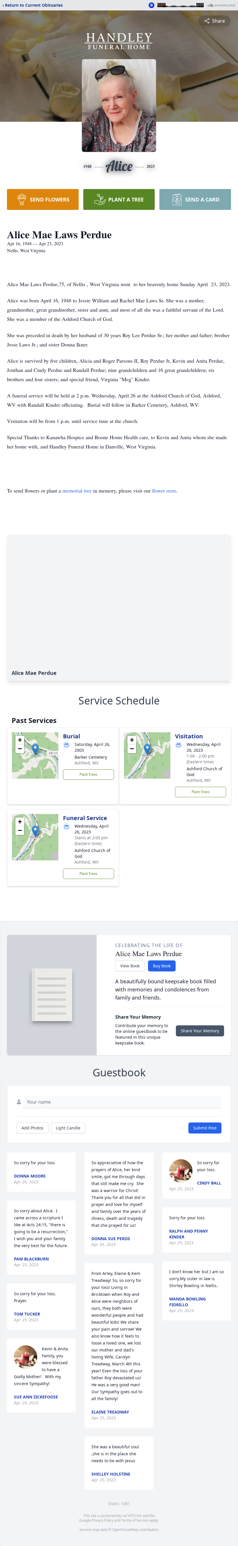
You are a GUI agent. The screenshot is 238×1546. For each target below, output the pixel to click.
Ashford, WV (86, 763)
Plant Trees (89, 774)
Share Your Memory (200, 1030)
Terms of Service (134, 1520)
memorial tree (77, 490)
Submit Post (205, 1128)
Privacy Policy (102, 1520)
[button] (35, 749)
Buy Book (162, 966)
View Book (130, 966)
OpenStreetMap (125, 1529)
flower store (164, 490)
